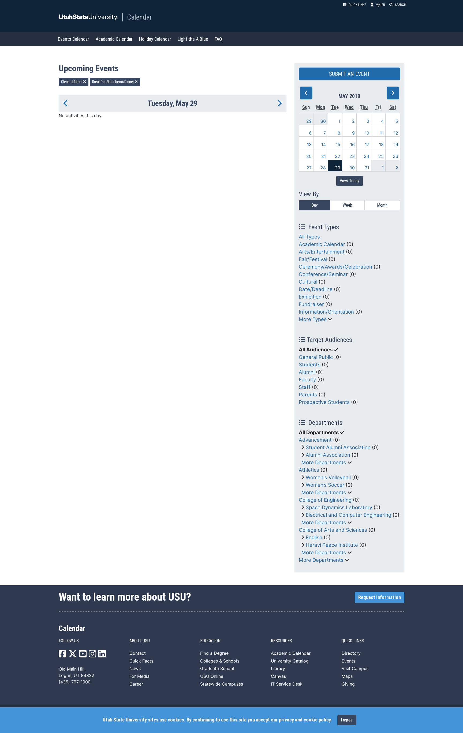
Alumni (307, 372)
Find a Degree (214, 653)
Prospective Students (324, 402)
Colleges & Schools (219, 661)
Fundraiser (311, 304)
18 (381, 144)
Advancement (315, 440)
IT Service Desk (287, 684)
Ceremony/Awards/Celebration (335, 267)
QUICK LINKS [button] (357, 5)
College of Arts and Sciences (333, 530)
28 (323, 167)
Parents (308, 395)
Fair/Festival (313, 259)
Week (347, 205)
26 (395, 156)
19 (396, 144)
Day (314, 205)
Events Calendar (73, 39)
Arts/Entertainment (322, 252)
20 (309, 156)
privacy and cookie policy (304, 720)
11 (382, 133)
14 (323, 144)
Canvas (278, 676)
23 (352, 156)
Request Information (379, 597)
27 (309, 167)
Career (136, 684)
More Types (313, 319)
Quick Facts (141, 661)
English (314, 537)
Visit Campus (355, 668)
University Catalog (290, 661)
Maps (347, 676)
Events (348, 661)
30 (323, 121)
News (135, 668)
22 (337, 156)
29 (309, 121)
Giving (348, 684)
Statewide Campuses (221, 684)
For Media (139, 676)
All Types (309, 237)
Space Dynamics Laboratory (339, 507)
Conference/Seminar (323, 274)
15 (338, 144)
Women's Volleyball (328, 477)
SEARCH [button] (400, 5)
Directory (351, 653)
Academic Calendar (114, 39)
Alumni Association (328, 455)
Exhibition (310, 297)
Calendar (139, 17)
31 (367, 167)
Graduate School (217, 668)
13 (309, 144)
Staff (305, 387)
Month (382, 205)
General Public (316, 357)
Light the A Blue (193, 39)
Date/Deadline (316, 289)
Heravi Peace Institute (332, 545)
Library (278, 668)
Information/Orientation (326, 312)
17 (367, 144)
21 (323, 156)
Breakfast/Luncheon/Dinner (113, 82)
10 (367, 133)
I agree (347, 720)
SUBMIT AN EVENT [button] (349, 74)
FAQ (218, 39)
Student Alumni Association (338, 447)
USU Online (211, 676)
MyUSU (380, 5)
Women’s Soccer (325, 485)
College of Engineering (325, 500)
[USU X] (72, 655)
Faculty (307, 380)
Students (309, 365)
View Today (349, 180)
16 (352, 144)
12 (396, 133)
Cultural (308, 282)
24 (366, 156)
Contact (137, 653)
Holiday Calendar (155, 39)
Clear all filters (72, 82)
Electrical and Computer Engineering (348, 515)
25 (381, 156)
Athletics (309, 470)
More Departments (323, 462)
